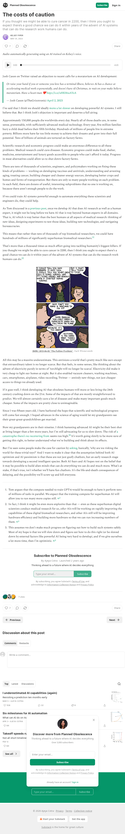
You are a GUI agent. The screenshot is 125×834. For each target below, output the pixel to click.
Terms (68, 810)
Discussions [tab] (27, 683)
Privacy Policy (87, 772)
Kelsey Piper (16, 35)
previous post (38, 208)
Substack (46, 827)
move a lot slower (59, 108)
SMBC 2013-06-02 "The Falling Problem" (52, 351)
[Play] (8, 65)
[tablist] (17, 643)
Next (112, 619)
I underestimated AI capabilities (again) (30, 693)
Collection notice (83, 810)
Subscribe (102, 5)
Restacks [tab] (24, 643)
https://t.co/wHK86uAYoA (61, 93)
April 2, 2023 (55, 100)
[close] (93, 720)
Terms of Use (78, 769)
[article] (62, 699)
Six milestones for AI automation (25, 713)
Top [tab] (6, 683)
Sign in (116, 5)
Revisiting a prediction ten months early (25, 697)
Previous (15, 619)
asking (73, 448)
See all (9, 753)
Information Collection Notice (61, 772)
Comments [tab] (10, 643)
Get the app (78, 819)
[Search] (119, 684)
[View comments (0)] (17, 46)
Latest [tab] (15, 683)
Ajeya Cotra (17, 701)
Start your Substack (54, 819)
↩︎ (58, 498)
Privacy (59, 810)
